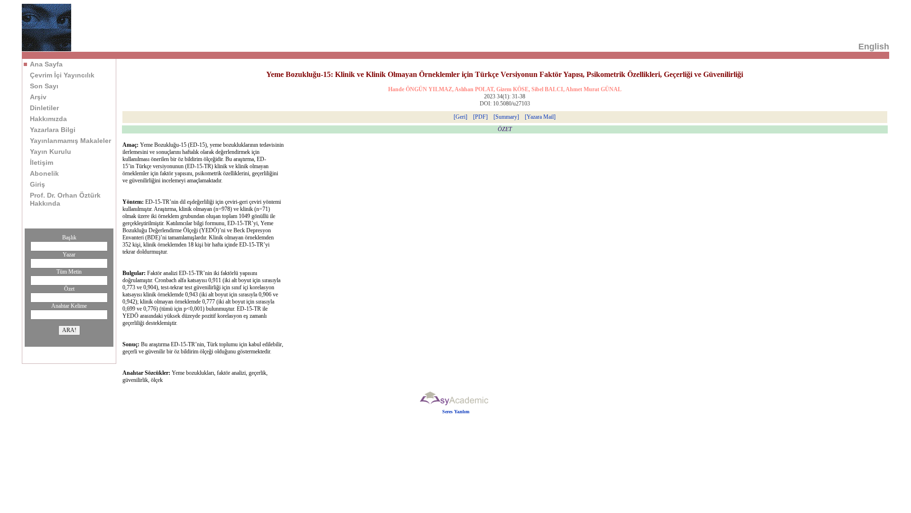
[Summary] (506, 117)
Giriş (37, 184)
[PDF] (480, 117)
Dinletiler (44, 108)
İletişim (41, 162)
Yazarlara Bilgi (52, 129)
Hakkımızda (48, 119)
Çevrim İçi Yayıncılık (62, 75)
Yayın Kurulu (50, 151)
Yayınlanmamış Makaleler (70, 140)
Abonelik (44, 173)
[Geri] (460, 117)
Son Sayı (44, 86)
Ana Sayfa (46, 64)
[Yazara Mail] (540, 117)
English (873, 46)
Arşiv (38, 97)
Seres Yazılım (455, 411)
